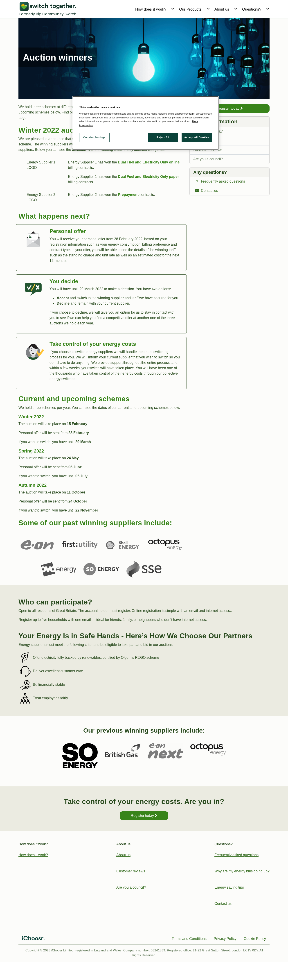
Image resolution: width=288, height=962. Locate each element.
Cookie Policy (255, 939)
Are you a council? (208, 159)
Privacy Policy (225, 939)
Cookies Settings (94, 137)
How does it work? (208, 131)
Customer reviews (207, 150)
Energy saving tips (229, 887)
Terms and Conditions (189, 939)
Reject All (163, 137)
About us (200, 141)
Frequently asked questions (236, 855)
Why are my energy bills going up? (242, 871)
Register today (228, 108)
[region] (145, 123)
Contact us (223, 903)
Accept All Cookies (196, 137)
